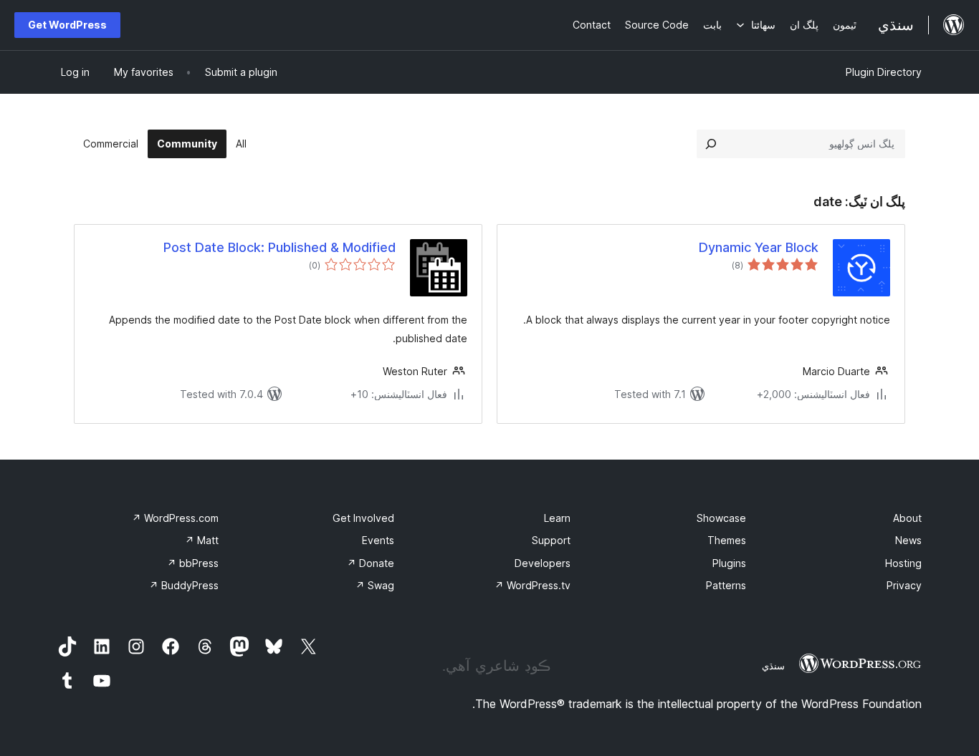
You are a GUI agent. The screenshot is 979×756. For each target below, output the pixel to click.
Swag (374, 585)
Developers (542, 563)
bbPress (193, 563)
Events (378, 540)
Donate (370, 563)
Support (551, 540)
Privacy (904, 585)
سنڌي (773, 666)
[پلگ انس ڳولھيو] (711, 144)
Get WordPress (67, 25)
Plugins (729, 563)
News (908, 540)
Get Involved (363, 518)
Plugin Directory (884, 72)
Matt (202, 540)
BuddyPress (184, 585)
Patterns (726, 585)
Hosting (903, 563)
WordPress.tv (532, 585)
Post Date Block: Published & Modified (279, 247)
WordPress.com (175, 518)
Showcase (721, 518)
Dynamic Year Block (758, 247)
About (907, 518)
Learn (557, 518)
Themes (726, 540)
